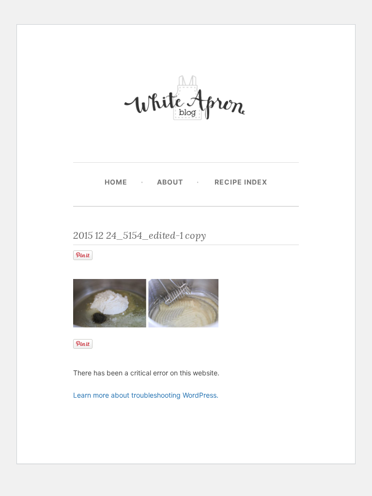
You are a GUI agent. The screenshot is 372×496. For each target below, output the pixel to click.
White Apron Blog (186, 100)
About (170, 182)
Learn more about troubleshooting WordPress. (145, 395)
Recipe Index (241, 182)
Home (116, 182)
